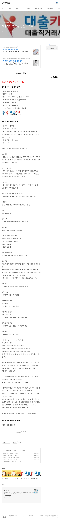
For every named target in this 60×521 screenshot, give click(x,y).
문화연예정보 (50, 9)
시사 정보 (6, 450)
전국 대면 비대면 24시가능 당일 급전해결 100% (16, 51)
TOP (57, 516)
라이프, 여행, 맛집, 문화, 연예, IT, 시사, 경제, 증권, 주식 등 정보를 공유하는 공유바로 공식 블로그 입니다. (19, 492)
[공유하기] (7, 442)
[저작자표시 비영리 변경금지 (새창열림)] (20, 442)
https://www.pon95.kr (9, 47)
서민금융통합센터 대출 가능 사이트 (11, 461)
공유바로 (6, 3)
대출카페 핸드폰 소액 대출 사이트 (11, 457)
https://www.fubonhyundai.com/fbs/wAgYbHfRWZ (16, 58)
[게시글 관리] (9, 442)
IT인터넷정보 (38, 9)
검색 (53, 3)
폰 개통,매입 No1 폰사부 (10, 49)
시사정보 (27, 9)
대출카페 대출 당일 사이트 (9, 459)
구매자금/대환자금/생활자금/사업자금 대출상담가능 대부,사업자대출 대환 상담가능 (15, 64)
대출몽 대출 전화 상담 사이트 (10, 453)
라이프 (9, 9)
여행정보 (18, 9)
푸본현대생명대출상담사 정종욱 (12, 61)
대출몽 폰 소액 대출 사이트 (9, 455)
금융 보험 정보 (12, 450)
